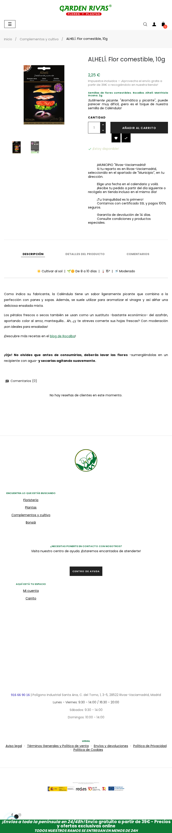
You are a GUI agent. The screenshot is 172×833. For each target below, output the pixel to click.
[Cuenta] (154, 25)
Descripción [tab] (33, 254)
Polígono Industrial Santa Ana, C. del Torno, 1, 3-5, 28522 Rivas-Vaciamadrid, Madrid (96, 695)
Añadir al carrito (139, 128)
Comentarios (138, 254)
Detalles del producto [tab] (85, 254)
